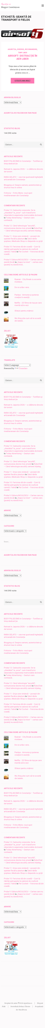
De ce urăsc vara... (22, 287)
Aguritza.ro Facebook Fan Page (20, 113)
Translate (23, 368)
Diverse (20, 49)
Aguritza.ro (6, 4)
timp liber (22, 53)
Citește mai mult (22, 81)
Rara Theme (25, 1006)
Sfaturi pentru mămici (24, 311)
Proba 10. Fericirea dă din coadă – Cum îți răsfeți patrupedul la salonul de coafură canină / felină (22, 249)
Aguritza (32, 38)
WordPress (23, 1010)
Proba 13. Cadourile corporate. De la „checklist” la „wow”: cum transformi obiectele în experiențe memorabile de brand (23, 212)
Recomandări (31, 49)
